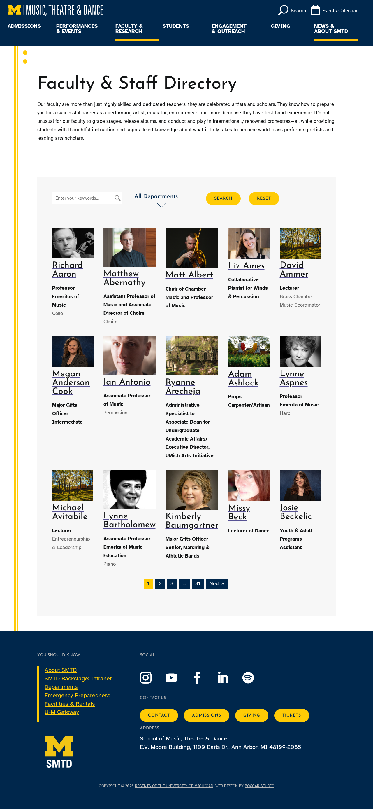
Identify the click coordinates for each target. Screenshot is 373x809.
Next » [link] (217, 584)
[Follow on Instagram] (151, 677)
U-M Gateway (62, 712)
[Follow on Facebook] (202, 677)
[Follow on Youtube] (177, 677)
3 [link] (171, 584)
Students (176, 26)
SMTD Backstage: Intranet (78, 678)
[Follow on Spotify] (254, 677)
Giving (280, 26)
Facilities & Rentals (70, 703)
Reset (264, 198)
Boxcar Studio (259, 786)
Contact (159, 715)
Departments (61, 687)
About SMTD (61, 670)
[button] (164, 197)
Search (223, 198)
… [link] (184, 584)
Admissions (24, 26)
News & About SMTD (331, 28)
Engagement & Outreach (229, 28)
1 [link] (148, 584)
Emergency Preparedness (77, 695)
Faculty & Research (129, 28)
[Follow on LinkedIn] (228, 677)
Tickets (291, 715)
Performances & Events (77, 28)
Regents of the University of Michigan (174, 786)
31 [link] (197, 584)
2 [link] (160, 584)
